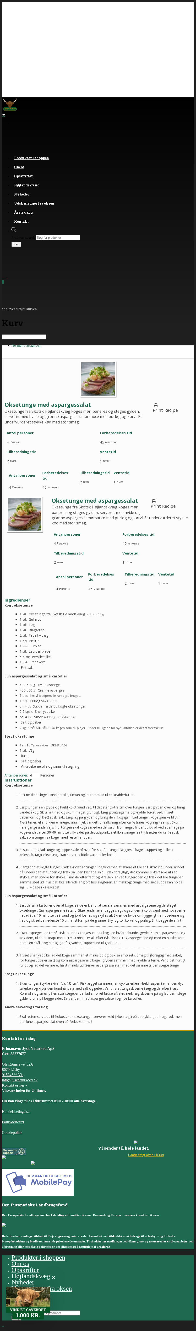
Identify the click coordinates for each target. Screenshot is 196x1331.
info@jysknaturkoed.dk (20, 1080)
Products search (23, 237)
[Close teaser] (53, 1277)
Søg (16, 244)
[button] (28, 1303)
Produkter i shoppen (31, 158)
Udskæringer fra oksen (34, 203)
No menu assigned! (25, 345)
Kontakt (21, 221)
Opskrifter (25, 1269)
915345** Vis (12, 1075)
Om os (20, 1263)
